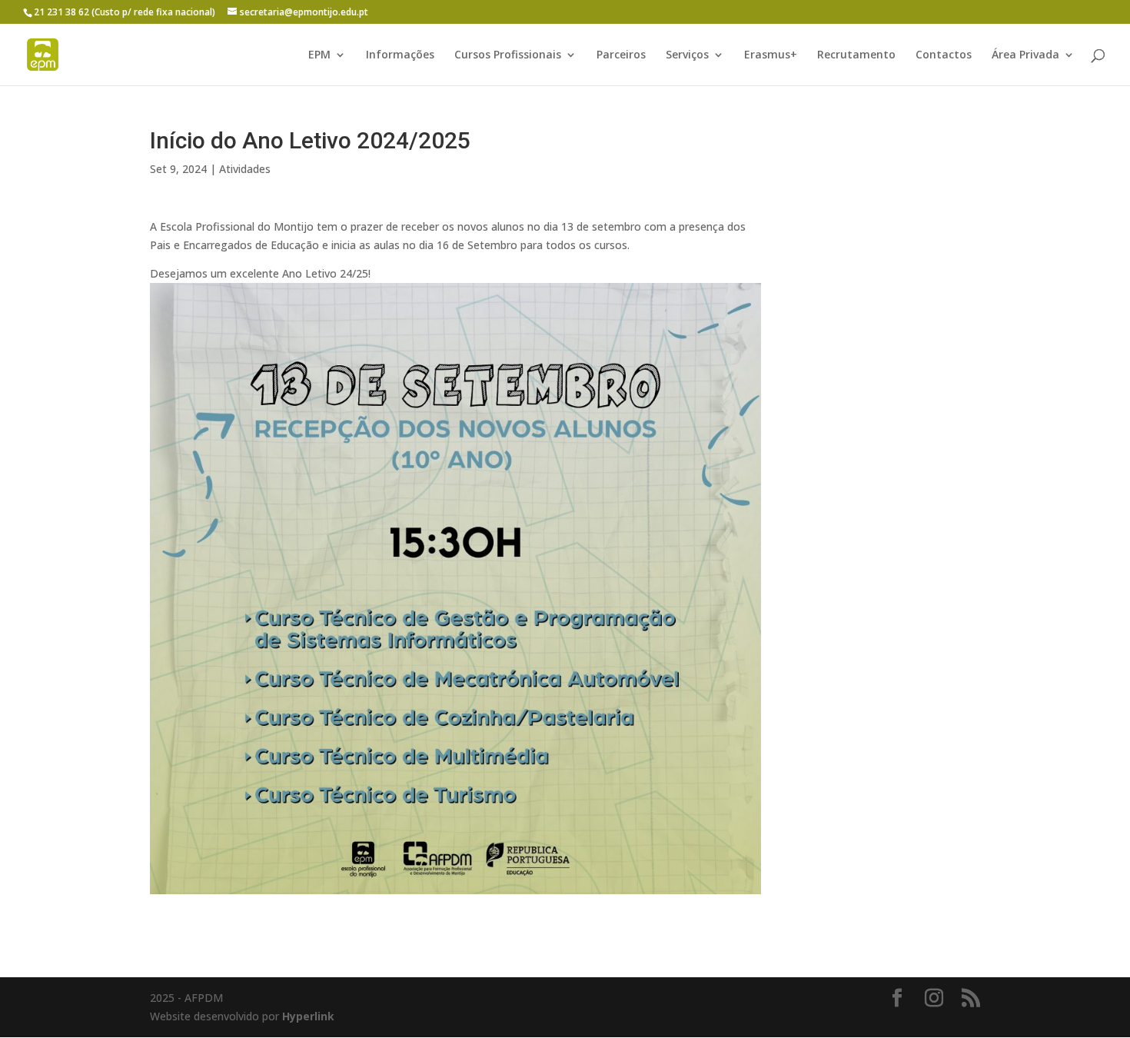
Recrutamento (856, 55)
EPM (319, 55)
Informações (400, 55)
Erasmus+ (770, 55)
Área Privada (1025, 55)
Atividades (245, 168)
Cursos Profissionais (507, 55)
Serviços (687, 55)
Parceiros (621, 55)
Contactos (944, 55)
